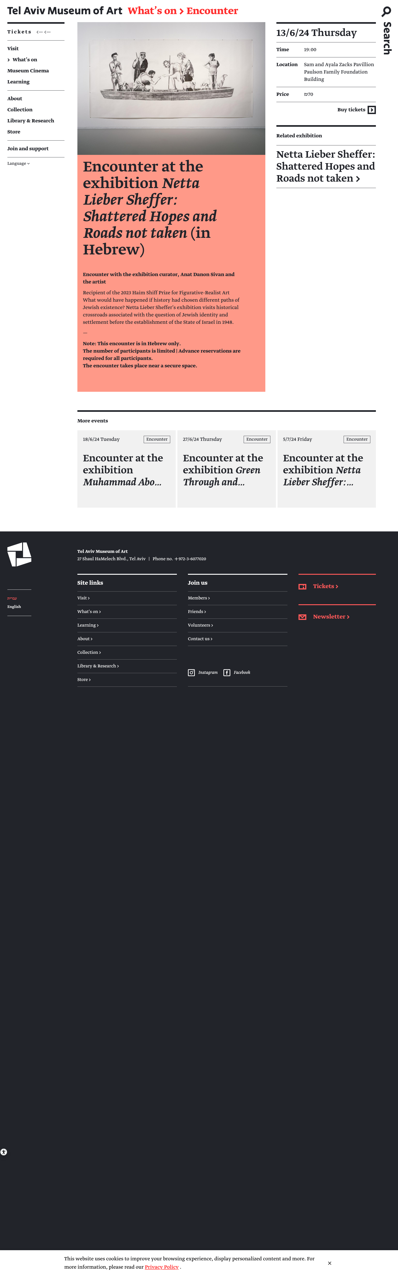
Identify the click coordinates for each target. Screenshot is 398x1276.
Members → (199, 598)
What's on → (89, 612)
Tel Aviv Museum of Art (64, 11)
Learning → (88, 625)
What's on (152, 11)
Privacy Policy (162, 1267)
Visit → (83, 598)
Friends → (197, 612)
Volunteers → (200, 625)
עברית (12, 598)
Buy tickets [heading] (351, 109)
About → (85, 639)
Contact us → (200, 639)
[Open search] (387, 28)
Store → (84, 680)
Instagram (207, 672)
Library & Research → (98, 666)
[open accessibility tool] (3, 1152)
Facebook (242, 672)
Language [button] (18, 164)
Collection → (89, 652)
